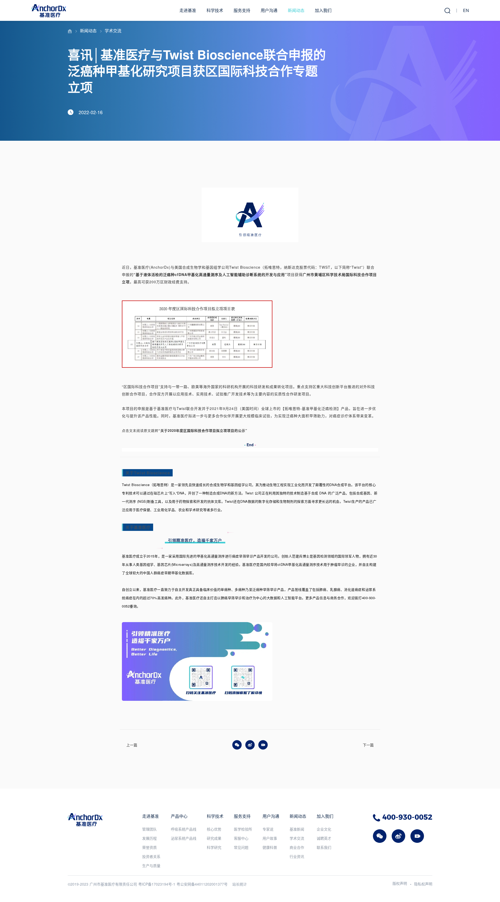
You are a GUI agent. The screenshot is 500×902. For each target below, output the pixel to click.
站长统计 (239, 884)
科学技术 (215, 10)
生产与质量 (151, 865)
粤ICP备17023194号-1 (156, 884)
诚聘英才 (324, 838)
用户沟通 (269, 10)
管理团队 (149, 829)
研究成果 (214, 838)
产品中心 (179, 816)
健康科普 (269, 847)
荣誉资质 (149, 847)
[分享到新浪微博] (250, 745)
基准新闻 (297, 829)
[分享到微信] (237, 745)
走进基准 (187, 10)
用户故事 (269, 838)
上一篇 (131, 745)
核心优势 (214, 829)
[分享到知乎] (263, 745)
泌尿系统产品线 (183, 838)
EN (466, 10)
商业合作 (297, 847)
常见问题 (241, 847)
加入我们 (323, 10)
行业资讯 (297, 856)
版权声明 (399, 883)
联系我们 (324, 847)
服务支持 (242, 10)
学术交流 (113, 31)
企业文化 (324, 829)
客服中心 (241, 838)
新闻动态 (296, 10)
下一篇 (368, 745)
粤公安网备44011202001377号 (202, 884)
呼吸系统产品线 (183, 829)
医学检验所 (243, 829)
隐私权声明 (423, 883)
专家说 (267, 829)
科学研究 (214, 847)
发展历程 (149, 838)
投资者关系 (151, 856)
